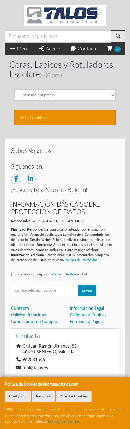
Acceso (53, 48)
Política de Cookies (64, 421)
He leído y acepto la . (53, 274)
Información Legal (87, 308)
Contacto (87, 48)
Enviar (87, 290)
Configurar (18, 396)
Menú (22, 48)
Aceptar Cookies (73, 396)
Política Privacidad (28, 315)
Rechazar (43, 396)
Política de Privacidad (81, 260)
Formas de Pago (85, 322)
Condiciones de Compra (34, 322)
